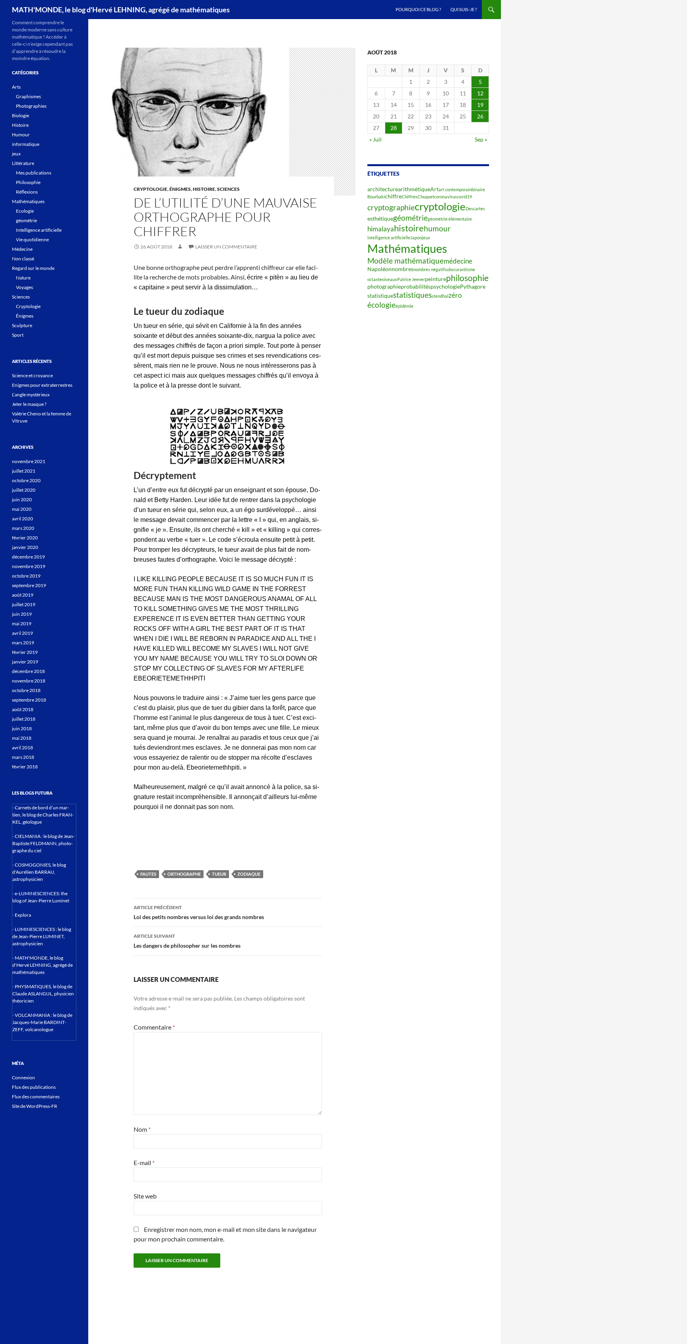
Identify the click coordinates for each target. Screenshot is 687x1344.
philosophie (467, 278)
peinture (435, 278)
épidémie (404, 305)
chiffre (393, 196)
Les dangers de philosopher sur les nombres (187, 941)
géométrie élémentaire (450, 218)
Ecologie (25, 211)
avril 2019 (22, 633)
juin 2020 (22, 499)
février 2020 (25, 538)
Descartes (475, 208)
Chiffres (409, 196)
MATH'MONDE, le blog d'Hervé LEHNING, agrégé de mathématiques (121, 9)
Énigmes (180, 189)
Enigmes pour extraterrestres (42, 385)
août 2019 (22, 595)
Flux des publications (34, 1087)
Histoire (204, 189)
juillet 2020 (23, 490)
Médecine (22, 249)
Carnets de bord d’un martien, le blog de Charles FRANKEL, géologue (43, 815)
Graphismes (28, 96)
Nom (142, 1129)
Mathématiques (407, 248)
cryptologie (440, 206)
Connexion (23, 1077)
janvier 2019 (25, 662)
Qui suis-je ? (463, 9)
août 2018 (22, 709)
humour (437, 228)
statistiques (412, 295)
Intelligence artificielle (39, 230)
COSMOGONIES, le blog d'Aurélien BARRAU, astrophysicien (39, 872)
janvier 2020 (25, 547)
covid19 (464, 196)
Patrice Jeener (411, 279)
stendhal (440, 296)
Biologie (20, 115)
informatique (25, 144)
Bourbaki (376, 196)
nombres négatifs (430, 269)
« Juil (375, 139)
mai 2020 (21, 509)
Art (434, 189)
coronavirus (445, 196)
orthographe (184, 874)
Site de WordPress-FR (34, 1106)
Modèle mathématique (405, 260)
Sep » (481, 139)
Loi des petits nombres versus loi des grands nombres (199, 912)
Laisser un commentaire (226, 247)
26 (480, 116)
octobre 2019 (26, 576)
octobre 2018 (26, 690)
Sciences (228, 189)
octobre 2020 (26, 480)
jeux (426, 237)
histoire (409, 228)
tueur (219, 874)
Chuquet (425, 196)
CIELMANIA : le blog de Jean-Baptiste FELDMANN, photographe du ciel (43, 843)
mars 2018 (23, 757)
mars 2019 (23, 643)
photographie (384, 286)
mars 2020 (23, 528)
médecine (458, 261)
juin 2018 (22, 728)
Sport (17, 335)
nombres (402, 269)
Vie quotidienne (32, 239)
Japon (416, 237)
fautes (148, 874)
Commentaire (154, 1027)
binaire (478, 189)
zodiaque (248, 874)
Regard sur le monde (33, 268)
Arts (16, 87)
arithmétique (414, 189)
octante (374, 279)
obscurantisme (461, 269)
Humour (21, 135)
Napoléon (379, 269)
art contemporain (455, 189)
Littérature (23, 163)
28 (393, 127)
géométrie (410, 217)
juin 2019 (22, 614)
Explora (23, 915)
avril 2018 (22, 748)
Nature (23, 278)
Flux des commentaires (36, 1097)
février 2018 (25, 767)
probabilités (416, 286)
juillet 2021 (23, 471)
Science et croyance (32, 375)
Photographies (31, 106)
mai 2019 (21, 623)
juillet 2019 (23, 604)
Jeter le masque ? (29, 404)
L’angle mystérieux (31, 395)
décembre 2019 (28, 557)
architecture (382, 189)
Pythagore (472, 286)
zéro (455, 295)
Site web (145, 1196)
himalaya (380, 229)
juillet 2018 (23, 719)
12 (480, 93)
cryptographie (391, 207)
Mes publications (33, 173)
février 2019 (25, 652)
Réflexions (27, 192)
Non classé (23, 259)
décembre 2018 (28, 671)
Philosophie (28, 182)
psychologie (445, 286)
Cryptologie (150, 189)
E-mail (144, 1162)
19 (480, 104)
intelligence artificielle (388, 237)
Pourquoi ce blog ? (418, 9)
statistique (380, 295)
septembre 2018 (29, 700)
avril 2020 (22, 519)
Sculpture (22, 325)
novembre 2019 (28, 566)
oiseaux (389, 279)
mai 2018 (21, 738)
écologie (381, 305)
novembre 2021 (28, 461)
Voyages (24, 287)
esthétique (380, 218)
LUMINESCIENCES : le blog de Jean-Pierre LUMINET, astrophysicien (41, 936)
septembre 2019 (29, 585)
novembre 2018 (28, 681)
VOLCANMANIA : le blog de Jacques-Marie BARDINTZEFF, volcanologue (42, 1022)
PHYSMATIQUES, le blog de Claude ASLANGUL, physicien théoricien (43, 993)
